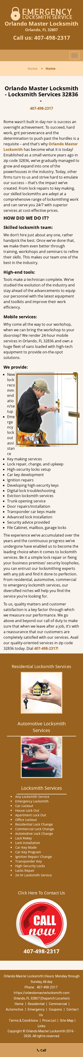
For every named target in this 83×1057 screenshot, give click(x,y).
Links (41, 1026)
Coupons (55, 1009)
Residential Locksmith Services (41, 666)
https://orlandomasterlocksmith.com (41, 993)
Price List (49, 1020)
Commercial (58, 1004)
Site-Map (67, 1020)
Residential (36, 1004)
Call (42, 1050)
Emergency (36, 1009)
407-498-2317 (52, 37)
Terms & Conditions (23, 1020)
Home (32, 68)
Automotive (14, 1009)
